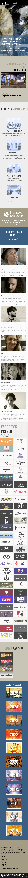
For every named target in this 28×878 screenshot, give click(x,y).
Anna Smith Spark (6, 411)
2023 (14, 720)
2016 (14, 817)
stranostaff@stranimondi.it (12, 868)
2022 (14, 734)
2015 (14, 830)
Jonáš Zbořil (4, 325)
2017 (14, 803)
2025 (14, 693)
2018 (14, 789)
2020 (14, 761)
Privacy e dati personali (23, 876)
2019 (14, 775)
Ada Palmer (4, 354)
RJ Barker (4, 296)
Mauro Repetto (5, 383)
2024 (14, 706)
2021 (14, 748)
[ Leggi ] (22, 275)
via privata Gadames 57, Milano (11, 94)
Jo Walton (4, 267)
